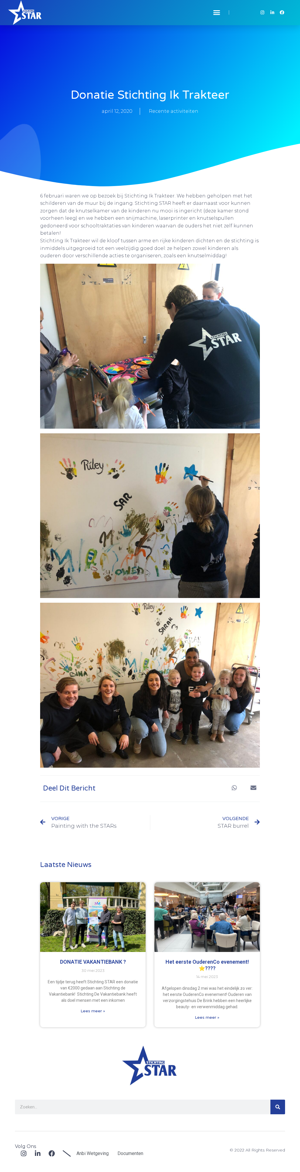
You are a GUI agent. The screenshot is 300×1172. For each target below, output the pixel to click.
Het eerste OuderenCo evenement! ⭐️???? (207, 965)
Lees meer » (93, 1011)
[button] (216, 12)
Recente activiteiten (173, 111)
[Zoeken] (277, 1107)
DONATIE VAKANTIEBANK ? (93, 962)
